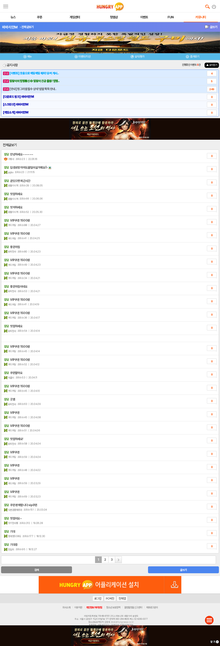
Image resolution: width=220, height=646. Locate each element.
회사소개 (66, 607)
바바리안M (10, 27)
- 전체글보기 (27, 27)
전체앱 (122, 598)
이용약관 (78, 607)
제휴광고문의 (152, 607)
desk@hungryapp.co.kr (122, 622)
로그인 (97, 598)
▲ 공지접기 (211, 65)
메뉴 (29, 56)
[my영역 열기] (5, 6)
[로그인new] (214, 5)
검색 (36, 570)
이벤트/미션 (84, 56)
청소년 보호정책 (113, 607)
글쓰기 (213, 27)
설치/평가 (139, 56)
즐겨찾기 (194, 56)
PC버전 (110, 598)
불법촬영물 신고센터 (133, 607)
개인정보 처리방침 (94, 607)
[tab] (27, 57)
